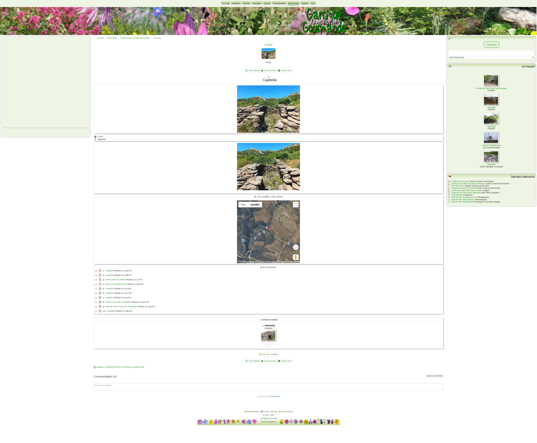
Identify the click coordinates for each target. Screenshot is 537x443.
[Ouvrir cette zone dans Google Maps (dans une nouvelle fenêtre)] (242, 261)
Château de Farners (460, 181)
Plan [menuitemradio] (243, 204)
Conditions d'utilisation (291, 262)
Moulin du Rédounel (491, 145)
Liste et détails (254, 71)
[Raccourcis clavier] (248, 262)
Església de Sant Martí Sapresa (465, 193)
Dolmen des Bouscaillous (462, 199)
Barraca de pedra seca (116, 284)
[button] (266, 228)
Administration (287, 412)
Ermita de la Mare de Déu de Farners (468, 183)
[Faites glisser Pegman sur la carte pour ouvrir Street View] (296, 257)
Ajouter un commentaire (434, 376)
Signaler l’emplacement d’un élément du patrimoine (120, 367)
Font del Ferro (457, 186)
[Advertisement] (13, 81)
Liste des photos (270, 71)
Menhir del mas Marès (115, 279)
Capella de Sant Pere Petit (463, 188)
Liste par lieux (286, 71)
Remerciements (253, 412)
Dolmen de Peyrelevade (462, 202)
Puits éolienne (457, 195)
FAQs (275, 412)
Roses (100, 136)
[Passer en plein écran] (296, 204)
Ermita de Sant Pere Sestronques (491, 88)
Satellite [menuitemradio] (255, 204)
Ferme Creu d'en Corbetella (118, 302)
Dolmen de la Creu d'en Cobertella (121, 306)
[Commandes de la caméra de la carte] (296, 247)
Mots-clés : (266, 354)
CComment (274, 396)
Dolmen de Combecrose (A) (464, 197)
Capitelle (268, 45)
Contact (266, 412)
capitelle (274, 354)
